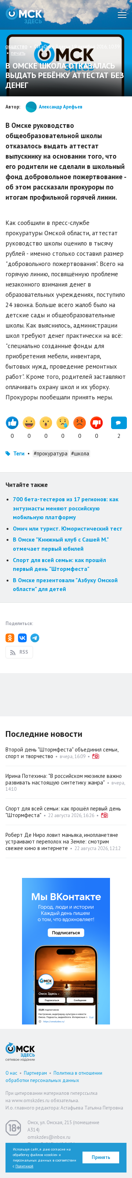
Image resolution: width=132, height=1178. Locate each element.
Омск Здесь (24, 14)
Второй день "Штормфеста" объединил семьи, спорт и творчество (62, 753)
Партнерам (35, 1073)
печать (18, 53)
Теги (19, 453)
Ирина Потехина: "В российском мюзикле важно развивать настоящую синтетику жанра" (64, 779)
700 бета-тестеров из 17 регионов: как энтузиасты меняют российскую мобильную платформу (65, 508)
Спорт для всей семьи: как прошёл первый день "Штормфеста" (63, 812)
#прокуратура (50, 453)
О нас (11, 1073)
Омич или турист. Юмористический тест (67, 528)
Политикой (24, 1166)
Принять (101, 1157)
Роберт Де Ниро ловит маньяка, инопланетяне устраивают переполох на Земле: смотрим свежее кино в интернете (62, 841)
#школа (80, 453)
